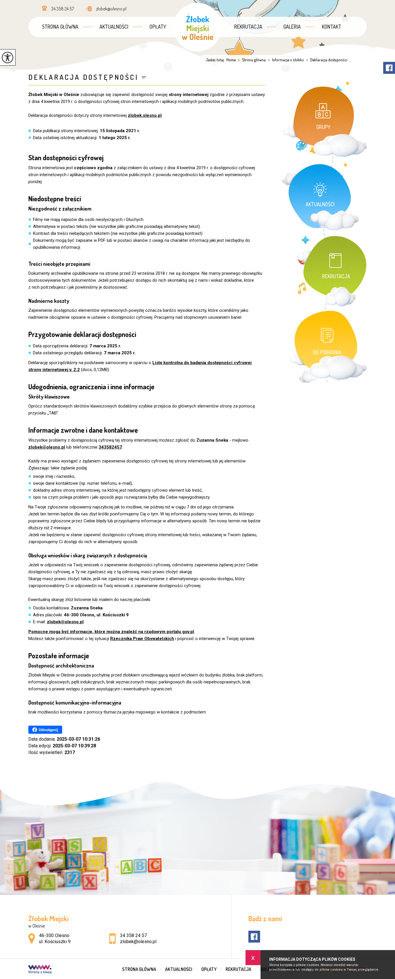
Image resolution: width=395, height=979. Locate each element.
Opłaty (157, 26)
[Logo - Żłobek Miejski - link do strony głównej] (197, 27)
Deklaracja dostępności (83, 77)
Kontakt (331, 26)
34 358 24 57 (62, 9)
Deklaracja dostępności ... (328, 60)
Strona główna (60, 26)
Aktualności (113, 26)
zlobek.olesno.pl (145, 115)
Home (231, 60)
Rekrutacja (248, 26)
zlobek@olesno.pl (111, 9)
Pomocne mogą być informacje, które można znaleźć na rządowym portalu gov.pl (111, 631)
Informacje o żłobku (286, 60)
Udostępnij (48, 730)
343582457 (110, 447)
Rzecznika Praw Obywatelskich (142, 638)
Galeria (292, 26)
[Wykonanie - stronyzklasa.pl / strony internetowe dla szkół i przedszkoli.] (39, 970)
